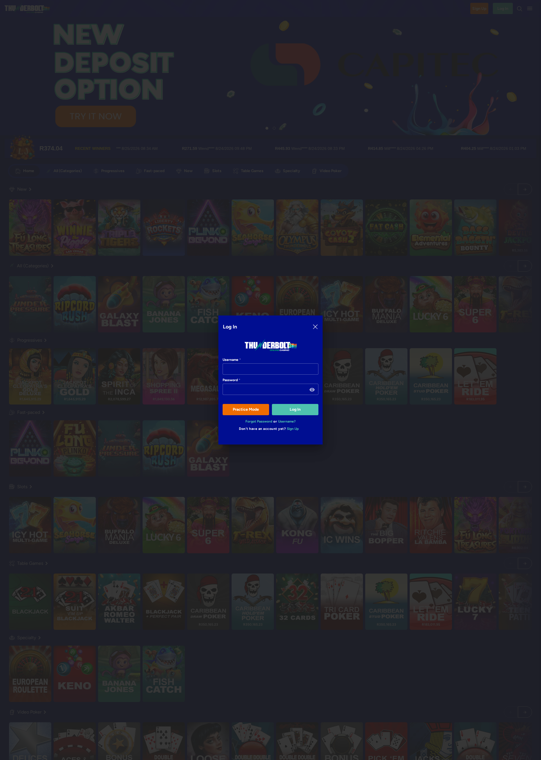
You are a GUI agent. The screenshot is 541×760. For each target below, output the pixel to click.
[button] (312, 390)
